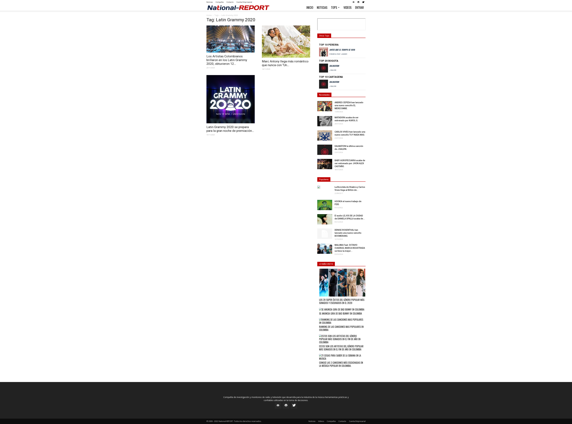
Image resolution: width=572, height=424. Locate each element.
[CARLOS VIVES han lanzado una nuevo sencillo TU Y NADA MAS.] (324, 135)
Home (209, 15)
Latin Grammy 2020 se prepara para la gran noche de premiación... (230, 129)
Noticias (209, 2)
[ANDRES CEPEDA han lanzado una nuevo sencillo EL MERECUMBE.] (324, 106)
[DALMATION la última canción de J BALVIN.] (324, 150)
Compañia (220, 2)
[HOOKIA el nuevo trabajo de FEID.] (324, 205)
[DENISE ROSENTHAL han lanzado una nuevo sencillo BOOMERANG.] (324, 233)
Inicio (309, 7)
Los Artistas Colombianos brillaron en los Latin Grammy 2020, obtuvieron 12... (226, 60)
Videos (347, 7)
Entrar (359, 7)
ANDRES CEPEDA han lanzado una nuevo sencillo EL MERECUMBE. (349, 105)
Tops (334, 7)
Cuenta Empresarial (244, 2)
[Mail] (353, 2)
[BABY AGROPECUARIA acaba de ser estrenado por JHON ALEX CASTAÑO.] (324, 164)
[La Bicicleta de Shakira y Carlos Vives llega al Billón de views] (318, 187)
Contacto (230, 2)
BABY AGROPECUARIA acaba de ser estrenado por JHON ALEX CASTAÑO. (350, 163)
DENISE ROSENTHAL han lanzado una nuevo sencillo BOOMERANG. (348, 233)
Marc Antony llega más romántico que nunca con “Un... (285, 63)
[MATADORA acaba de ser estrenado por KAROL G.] (324, 121)
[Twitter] (363, 2)
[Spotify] (358, 2)
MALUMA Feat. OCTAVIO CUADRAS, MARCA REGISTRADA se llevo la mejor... (350, 248)
